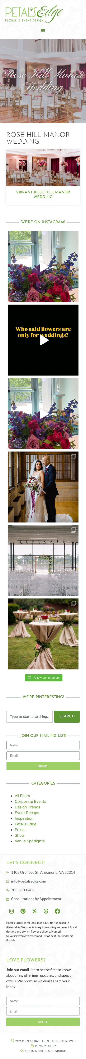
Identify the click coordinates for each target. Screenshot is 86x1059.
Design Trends (27, 807)
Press (19, 829)
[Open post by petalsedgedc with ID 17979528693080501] (43, 340)
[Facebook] (57, 911)
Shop (19, 835)
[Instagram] (11, 911)
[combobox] (29, 717)
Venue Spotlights (30, 841)
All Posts (22, 796)
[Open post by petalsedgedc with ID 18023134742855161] (43, 633)
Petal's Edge (25, 824)
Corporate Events (30, 801)
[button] (43, 30)
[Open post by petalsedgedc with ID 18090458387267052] (43, 413)
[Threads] (46, 911)
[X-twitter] (34, 911)
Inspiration (24, 818)
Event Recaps (27, 813)
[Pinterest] (23, 911)
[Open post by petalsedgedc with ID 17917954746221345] (43, 560)
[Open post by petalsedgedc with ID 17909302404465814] (43, 487)
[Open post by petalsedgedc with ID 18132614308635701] (43, 266)
